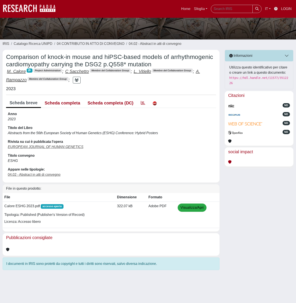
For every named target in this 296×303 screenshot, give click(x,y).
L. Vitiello (142, 71)
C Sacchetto (77, 71)
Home (185, 9)
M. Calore (16, 71)
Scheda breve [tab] (23, 102)
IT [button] (266, 9)
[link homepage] (31, 9)
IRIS (6, 44)
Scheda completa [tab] (62, 103)
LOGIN (286, 9)
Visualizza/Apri (192, 207)
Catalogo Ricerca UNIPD (33, 44)
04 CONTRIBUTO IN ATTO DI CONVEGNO (90, 44)
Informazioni (242, 55)
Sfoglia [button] (199, 9)
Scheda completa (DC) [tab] (110, 103)
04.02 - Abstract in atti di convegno (155, 44)
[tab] (143, 103)
